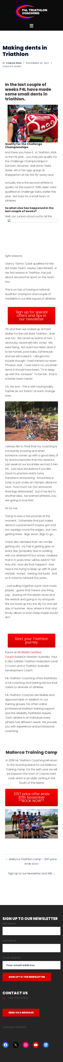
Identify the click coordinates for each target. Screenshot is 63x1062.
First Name (9, 923)
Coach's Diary (12, 66)
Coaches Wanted (14, 1027)
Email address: (12, 958)
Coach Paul (14, 63)
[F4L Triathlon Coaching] (31, 11)
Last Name (9, 941)
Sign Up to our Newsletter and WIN (30, 873)
